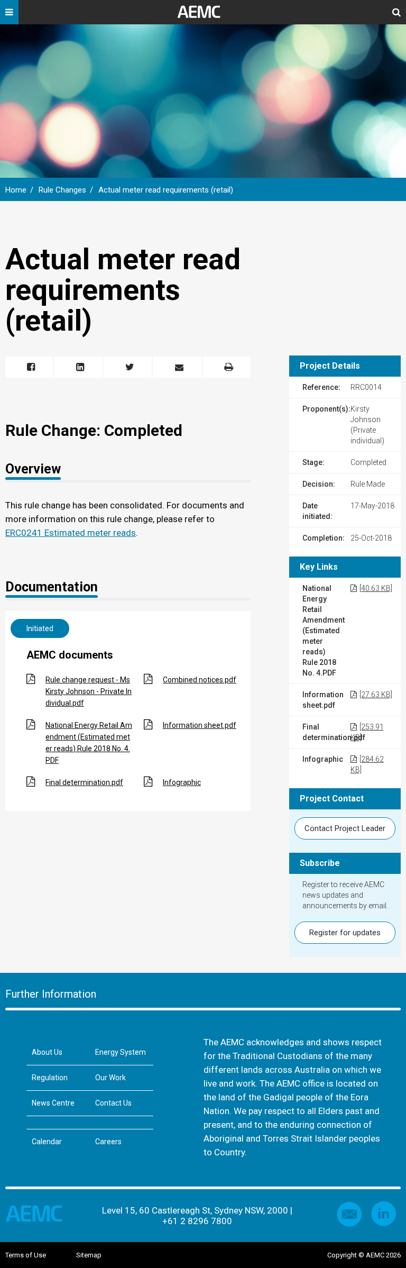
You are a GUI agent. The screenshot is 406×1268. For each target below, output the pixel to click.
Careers (108, 1141)
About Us (47, 1052)
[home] (202, 16)
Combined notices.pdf (199, 680)
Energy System (120, 1052)
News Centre (53, 1103)
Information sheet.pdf (199, 725)
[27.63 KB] (375, 694)
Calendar (47, 1141)
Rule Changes (62, 190)
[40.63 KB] (375, 588)
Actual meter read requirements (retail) (165, 190)
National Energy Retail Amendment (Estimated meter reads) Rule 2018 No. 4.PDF (88, 742)
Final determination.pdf (84, 782)
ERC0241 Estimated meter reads (70, 532)
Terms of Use (25, 1255)
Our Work (110, 1077)
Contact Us (113, 1103)
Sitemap (89, 1255)
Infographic (182, 782)
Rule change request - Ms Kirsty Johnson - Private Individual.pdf (88, 691)
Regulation (50, 1077)
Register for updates (345, 932)
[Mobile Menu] (9, 16)
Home (15, 190)
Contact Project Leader (344, 828)
